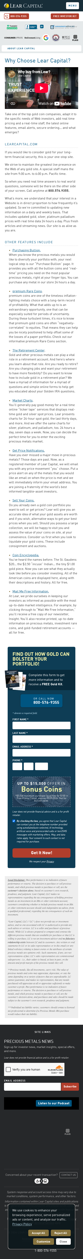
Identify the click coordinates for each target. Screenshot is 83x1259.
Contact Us (68, 1175)
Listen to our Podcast (54, 1103)
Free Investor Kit (65, 16)
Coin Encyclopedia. (25, 555)
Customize (43, 1241)
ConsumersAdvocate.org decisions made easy (63, 27)
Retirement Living (32, 37)
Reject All (60, 1233)
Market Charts (22, 400)
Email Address (15, 1081)
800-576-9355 (18, 16)
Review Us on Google (46, 37)
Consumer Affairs (13, 37)
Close (63, 1241)
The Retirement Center (28, 350)
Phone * (17, 760)
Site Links (43, 1032)
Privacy (50, 861)
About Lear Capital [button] (21, 49)
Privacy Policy (22, 1224)
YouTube (32, 1103)
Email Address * (22, 747)
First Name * (20, 719)
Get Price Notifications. (28, 450)
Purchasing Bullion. (26, 250)
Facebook (13, 1103)
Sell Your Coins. (23, 500)
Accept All (38, 1233)
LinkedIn (20, 1103)
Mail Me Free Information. (30, 591)
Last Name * (20, 733)
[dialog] (41, 1226)
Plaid (75, 37)
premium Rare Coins (27, 291)
